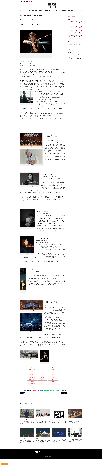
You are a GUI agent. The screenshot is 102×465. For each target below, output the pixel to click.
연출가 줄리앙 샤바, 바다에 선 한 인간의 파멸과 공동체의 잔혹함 (26, 419)
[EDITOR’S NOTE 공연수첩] (75, 413)
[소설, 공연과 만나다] (59, 432)
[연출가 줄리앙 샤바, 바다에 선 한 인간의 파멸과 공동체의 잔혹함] (27, 413)
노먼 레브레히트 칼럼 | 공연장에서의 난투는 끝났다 (76, 58)
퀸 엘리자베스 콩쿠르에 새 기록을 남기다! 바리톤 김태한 (27, 438)
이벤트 (27, 1)
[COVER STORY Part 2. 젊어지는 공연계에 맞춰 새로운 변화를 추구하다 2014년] (59, 413)
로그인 (29, 403)
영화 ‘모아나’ (71, 57)
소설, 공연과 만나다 (55, 437)
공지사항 (24, 1)
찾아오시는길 (58, 451)
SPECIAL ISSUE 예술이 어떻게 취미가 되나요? (43, 419)
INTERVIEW (48, 10)
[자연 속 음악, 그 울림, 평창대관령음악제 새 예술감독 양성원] (43, 432)
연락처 (53, 451)
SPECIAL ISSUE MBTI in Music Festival (74, 56)
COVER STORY (33, 10)
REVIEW (56, 10)
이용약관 (49, 451)
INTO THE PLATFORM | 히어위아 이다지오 (75, 54)
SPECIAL (63, 10)
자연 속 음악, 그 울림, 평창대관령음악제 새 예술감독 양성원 (42, 438)
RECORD (70, 10)
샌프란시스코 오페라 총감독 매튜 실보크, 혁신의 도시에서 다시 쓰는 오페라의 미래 (81, 59)
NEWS (41, 10)
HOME (21, 1)
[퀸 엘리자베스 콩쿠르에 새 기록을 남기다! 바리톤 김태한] (27, 432)
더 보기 (70, 49)
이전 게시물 (23, 393)
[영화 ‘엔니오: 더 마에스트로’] (75, 432)
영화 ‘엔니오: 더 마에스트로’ (72, 437)
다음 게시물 (63, 393)
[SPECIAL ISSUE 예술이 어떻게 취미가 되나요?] (43, 413)
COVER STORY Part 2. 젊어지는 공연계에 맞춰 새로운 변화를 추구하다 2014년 (59, 419)
